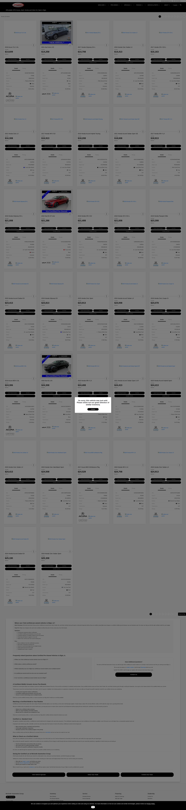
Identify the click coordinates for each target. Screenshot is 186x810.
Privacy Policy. (151, 803)
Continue (93, 409)
